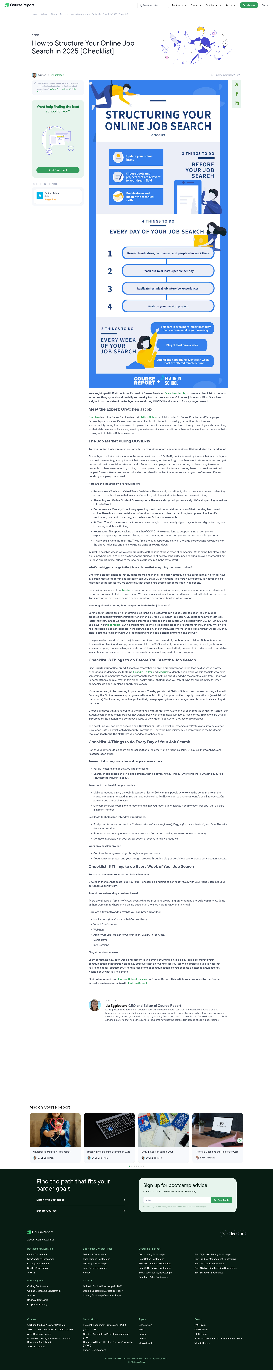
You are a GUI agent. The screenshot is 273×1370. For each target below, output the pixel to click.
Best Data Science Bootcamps (155, 1263)
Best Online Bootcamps (151, 1259)
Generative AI (146, 1325)
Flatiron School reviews (132, 979)
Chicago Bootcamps (38, 1263)
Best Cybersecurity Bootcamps (155, 1272)
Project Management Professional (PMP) (104, 1325)
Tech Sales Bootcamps (95, 1268)
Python (142, 1338)
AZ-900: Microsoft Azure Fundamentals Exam (218, 1338)
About (30, 1239)
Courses (194, 5)
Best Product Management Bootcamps (215, 1259)
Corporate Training (37, 1304)
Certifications (212, 5)
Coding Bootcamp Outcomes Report (103, 1295)
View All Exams (202, 1343)
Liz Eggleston (57, 75)
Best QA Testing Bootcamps (209, 1263)
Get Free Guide (221, 1200)
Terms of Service (123, 1358)
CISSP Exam (201, 1334)
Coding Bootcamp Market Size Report (103, 1291)
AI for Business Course (39, 1334)
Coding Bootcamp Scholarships (44, 1291)
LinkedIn (138, 672)
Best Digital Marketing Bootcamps (213, 1254)
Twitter (148, 672)
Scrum (142, 1334)
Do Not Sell (147, 1358)
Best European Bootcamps (209, 1272)
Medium (163, 672)
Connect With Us (45, 1239)
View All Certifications (94, 1350)
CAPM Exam (201, 1329)
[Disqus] (158, 1064)
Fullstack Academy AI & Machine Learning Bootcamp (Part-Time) (49, 1340)
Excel (141, 1329)
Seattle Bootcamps (37, 1268)
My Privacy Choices (160, 1358)
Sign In (265, 5)
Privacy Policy (110, 1358)
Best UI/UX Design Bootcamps (155, 1268)
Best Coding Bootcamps (152, 1254)
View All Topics (146, 1343)
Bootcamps (177, 5)
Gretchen (94, 417)
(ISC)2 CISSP (90, 1329)
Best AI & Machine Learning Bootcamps (216, 1268)
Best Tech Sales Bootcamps (153, 1277)
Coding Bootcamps (37, 1286)
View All (31, 1272)
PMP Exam (200, 1325)
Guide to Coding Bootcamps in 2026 (102, 1286)
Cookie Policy (136, 1358)
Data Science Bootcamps (96, 1259)
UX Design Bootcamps (95, 1263)
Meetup (126, 590)
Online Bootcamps (37, 1254)
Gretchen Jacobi (175, 393)
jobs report (113, 625)
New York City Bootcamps (40, 1259)
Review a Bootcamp (37, 1300)
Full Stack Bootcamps (94, 1254)
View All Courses (36, 1346)
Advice (229, 5)
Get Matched (249, 5)
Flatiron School (149, 417)
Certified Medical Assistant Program (46, 1325)
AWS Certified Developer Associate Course (50, 1329)
